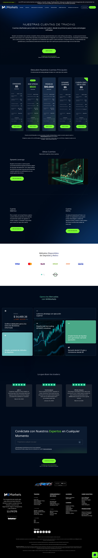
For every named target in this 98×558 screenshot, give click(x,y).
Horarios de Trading (38, 514)
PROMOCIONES (54, 7)
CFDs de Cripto (37, 504)
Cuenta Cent (68, 507)
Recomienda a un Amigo (87, 515)
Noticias (83, 501)
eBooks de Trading (54, 511)
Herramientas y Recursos (37, 7)
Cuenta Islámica (69, 508)
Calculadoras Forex (54, 505)
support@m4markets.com (45, 136)
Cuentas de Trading (70, 506)
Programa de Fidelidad (73, 7)
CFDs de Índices (37, 502)
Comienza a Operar (49, 460)
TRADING (21, 7)
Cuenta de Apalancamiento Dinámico (71, 511)
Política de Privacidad (52, 552)
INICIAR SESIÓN (84, 7)
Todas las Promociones (87, 512)
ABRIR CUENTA (92, 7)
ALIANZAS (47, 7)
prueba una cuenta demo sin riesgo (49, 56)
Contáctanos (84, 503)
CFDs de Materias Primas (39, 501)
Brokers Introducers (70, 497)
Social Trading (53, 502)
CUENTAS (27, 7)
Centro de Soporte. (47, 449)
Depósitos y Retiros (70, 513)
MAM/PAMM (68, 498)
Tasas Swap (36, 513)
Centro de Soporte (85, 504)
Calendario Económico (54, 504)
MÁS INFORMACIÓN (17, 178)
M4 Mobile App (53, 501)
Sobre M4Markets (85, 497)
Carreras (83, 502)
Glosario (51, 512)
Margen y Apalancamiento (39, 511)
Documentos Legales (86, 500)
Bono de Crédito (85, 514)
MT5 (35, 521)
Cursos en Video (53, 513)
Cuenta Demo (69, 509)
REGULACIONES (85, 498)
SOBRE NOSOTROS (62, 7)
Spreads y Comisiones (38, 510)
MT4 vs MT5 (36, 522)
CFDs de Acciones (38, 503)
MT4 (35, 520)
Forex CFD (36, 499)
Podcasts (52, 514)
